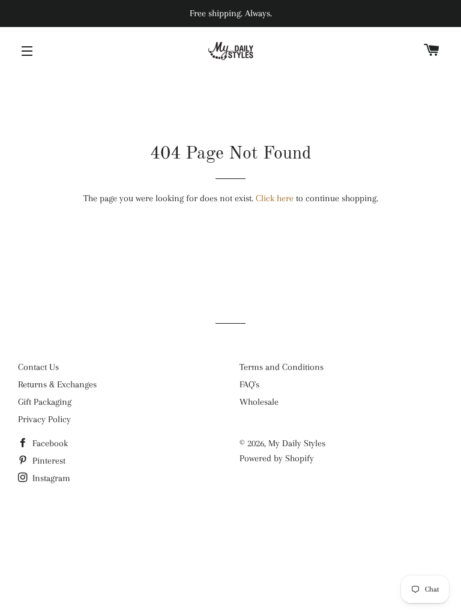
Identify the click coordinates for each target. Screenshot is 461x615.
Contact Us (38, 367)
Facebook (49, 443)
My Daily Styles (296, 443)
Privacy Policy (44, 419)
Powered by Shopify (277, 458)
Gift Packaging (44, 401)
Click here (275, 198)
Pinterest (47, 460)
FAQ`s (249, 384)
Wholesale (259, 401)
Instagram (50, 478)
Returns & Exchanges (57, 384)
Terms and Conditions (282, 367)
